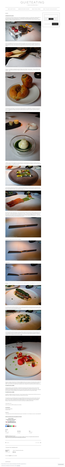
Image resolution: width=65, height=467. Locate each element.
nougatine (6, 437)
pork (10, 437)
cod (28, 436)
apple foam (11, 436)
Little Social (37, 442)
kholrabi (36, 436)
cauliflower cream (24, 436)
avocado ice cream (17, 436)
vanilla (23, 437)
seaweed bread (13, 437)
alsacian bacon (8, 436)
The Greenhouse (7, 407)
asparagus (14, 436)
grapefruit (31, 436)
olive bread (9, 437)
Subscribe (55, 23)
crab (29, 436)
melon (38, 436)
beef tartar (21, 436)
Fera (21, 334)
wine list (25, 437)
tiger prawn (20, 437)
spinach (16, 437)
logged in (10, 455)
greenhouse (34, 436)
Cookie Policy (18, 465)
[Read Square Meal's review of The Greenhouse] (10, 420)
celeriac (27, 436)
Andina (8, 442)
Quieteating (32, 2)
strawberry (18, 437)
